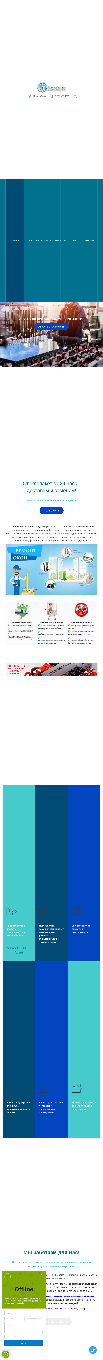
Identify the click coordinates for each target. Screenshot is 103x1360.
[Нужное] (51, 668)
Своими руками (71, 240)
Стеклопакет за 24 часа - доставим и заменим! (51, 487)
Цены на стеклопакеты (51, 1321)
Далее (10, 940)
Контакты (88, 240)
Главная (14, 240)
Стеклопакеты (34, 240)
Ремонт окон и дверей (52, 240)
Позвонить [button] (52, 510)
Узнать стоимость (51, 326)
